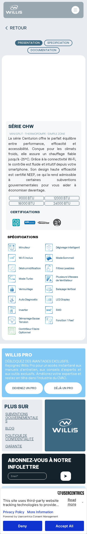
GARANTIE (13, 446)
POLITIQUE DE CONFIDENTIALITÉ (19, 437)
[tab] (29, 43)
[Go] (66, 476)
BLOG (9, 428)
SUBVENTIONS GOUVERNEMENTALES (21, 417)
